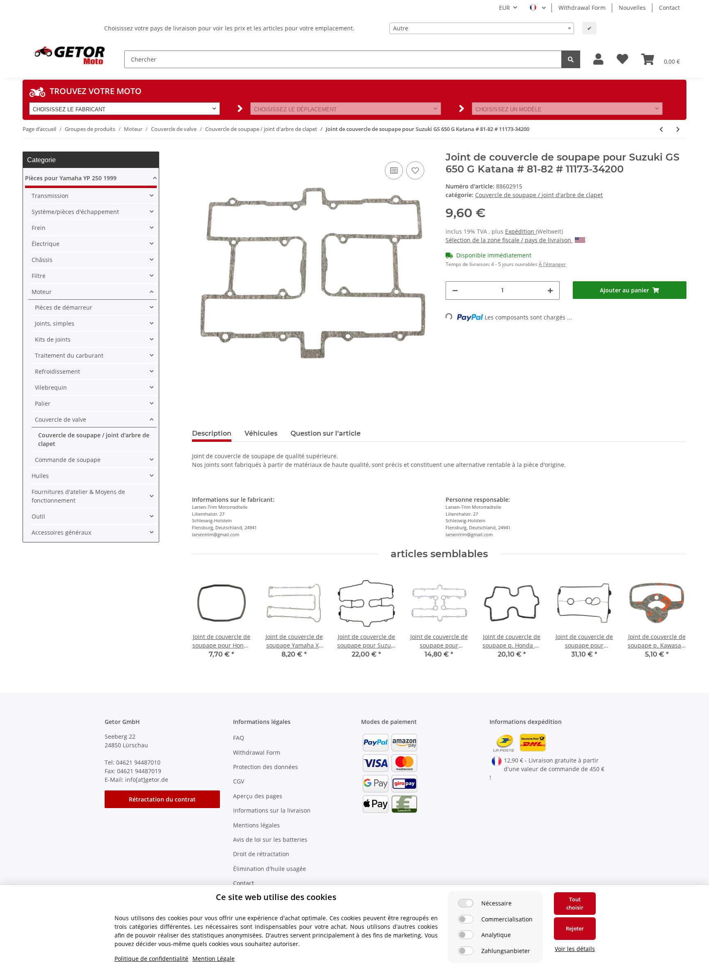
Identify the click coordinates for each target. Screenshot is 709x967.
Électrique (45, 244)
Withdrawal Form (582, 7)
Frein (39, 228)
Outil (38, 516)
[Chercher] (570, 59)
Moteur (42, 292)
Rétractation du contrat (162, 799)
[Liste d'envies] (622, 59)
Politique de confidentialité (151, 958)
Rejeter (575, 928)
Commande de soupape (68, 460)
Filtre (39, 276)
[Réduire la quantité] (455, 290)
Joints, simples (54, 323)
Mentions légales (256, 825)
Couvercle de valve (60, 419)
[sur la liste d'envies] (415, 170)
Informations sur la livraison (272, 810)
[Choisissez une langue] (538, 8)
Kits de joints (53, 339)
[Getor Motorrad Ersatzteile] (68, 55)
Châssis (42, 260)
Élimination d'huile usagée (269, 869)
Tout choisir (574, 903)
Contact (669, 7)
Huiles (40, 476)
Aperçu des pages (257, 796)
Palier (42, 403)
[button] (598, 59)
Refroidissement (57, 371)
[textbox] (482, 28)
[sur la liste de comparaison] (394, 170)
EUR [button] (504, 7)
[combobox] (481, 28)
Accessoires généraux (61, 532)
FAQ (238, 738)
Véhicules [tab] (261, 433)
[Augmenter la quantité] (550, 290)
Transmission (50, 196)
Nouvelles (632, 7)
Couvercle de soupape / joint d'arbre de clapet (539, 195)
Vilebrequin (51, 387)
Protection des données (265, 767)
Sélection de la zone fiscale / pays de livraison (509, 240)
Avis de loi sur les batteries (270, 839)
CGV (238, 781)
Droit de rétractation (261, 854)
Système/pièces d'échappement (75, 212)
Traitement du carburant (69, 355)
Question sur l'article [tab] (325, 433)
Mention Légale (213, 958)
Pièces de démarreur (63, 307)
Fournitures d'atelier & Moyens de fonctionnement (78, 496)
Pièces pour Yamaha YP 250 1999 (71, 178)
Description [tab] (211, 433)
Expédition (520, 231)
